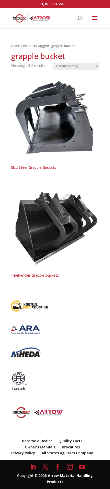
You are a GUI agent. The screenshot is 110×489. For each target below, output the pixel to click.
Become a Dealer (37, 440)
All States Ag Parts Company (67, 452)
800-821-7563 (55, 4)
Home (15, 45)
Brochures (71, 447)
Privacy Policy (23, 452)
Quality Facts (70, 440)
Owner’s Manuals (40, 447)
